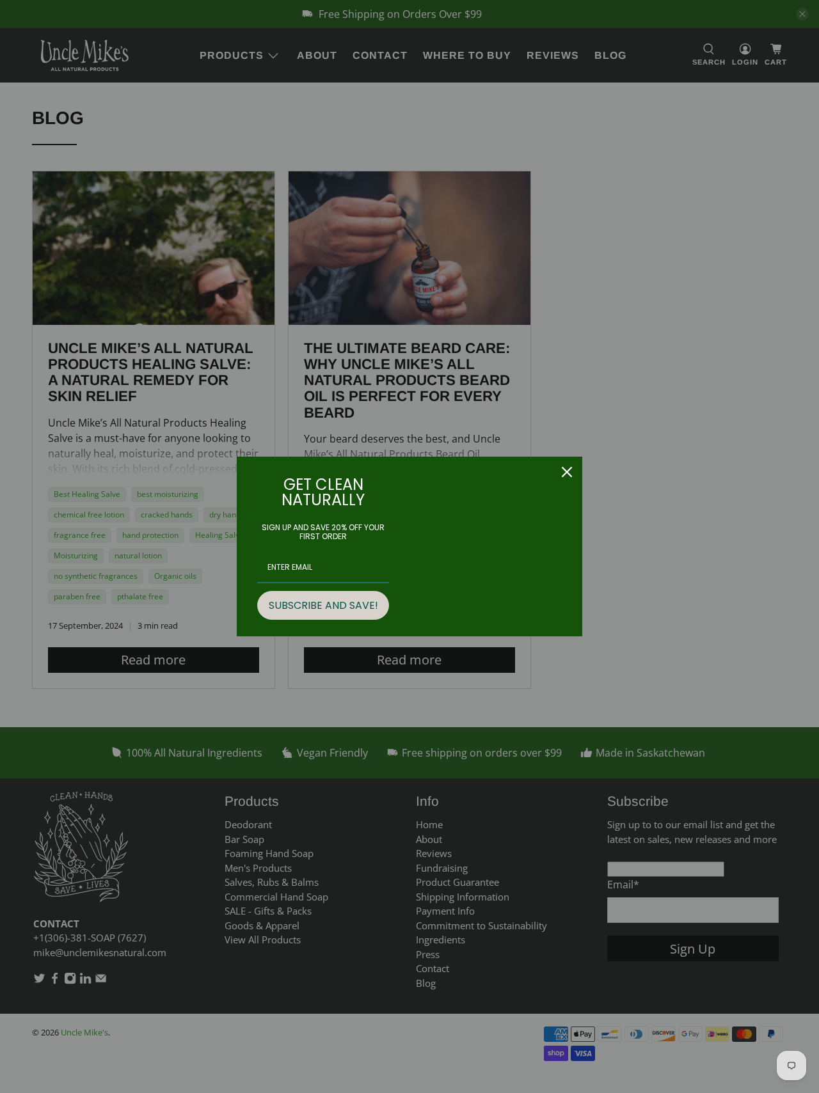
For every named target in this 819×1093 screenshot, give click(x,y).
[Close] (567, 472)
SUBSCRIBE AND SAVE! (323, 605)
